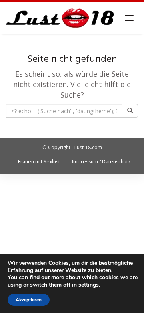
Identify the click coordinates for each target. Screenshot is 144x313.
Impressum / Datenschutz (101, 161)
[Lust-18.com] (60, 18)
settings (88, 285)
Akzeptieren (29, 300)
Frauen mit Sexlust (39, 161)
